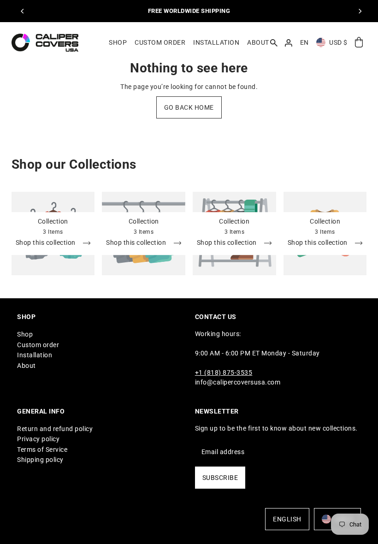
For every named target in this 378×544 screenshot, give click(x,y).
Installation (34, 355)
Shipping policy (40, 459)
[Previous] (23, 11)
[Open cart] (359, 42)
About (26, 365)
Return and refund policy (55, 428)
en (304, 42)
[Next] (359, 11)
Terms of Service (42, 449)
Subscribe (220, 477)
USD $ (338, 42)
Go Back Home (189, 107)
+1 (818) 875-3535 (224, 372)
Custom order (38, 345)
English (287, 519)
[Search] (273, 42)
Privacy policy (38, 439)
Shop (25, 334)
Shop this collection (46, 242)
